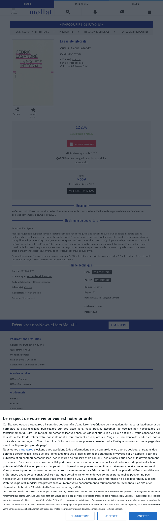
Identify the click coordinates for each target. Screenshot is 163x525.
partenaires (26, 449)
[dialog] (81, 468)
